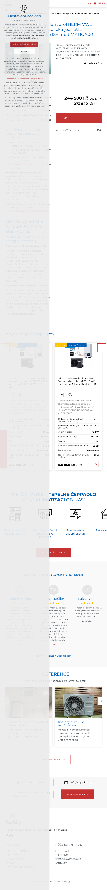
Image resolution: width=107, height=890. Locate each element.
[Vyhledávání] (89, 3)
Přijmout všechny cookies (24, 44)
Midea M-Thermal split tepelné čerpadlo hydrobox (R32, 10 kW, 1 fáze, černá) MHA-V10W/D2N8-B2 (77, 381)
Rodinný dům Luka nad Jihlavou (71, 723)
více (53, 644)
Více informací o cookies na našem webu (24, 79)
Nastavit (24, 51)
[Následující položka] (101, 347)
